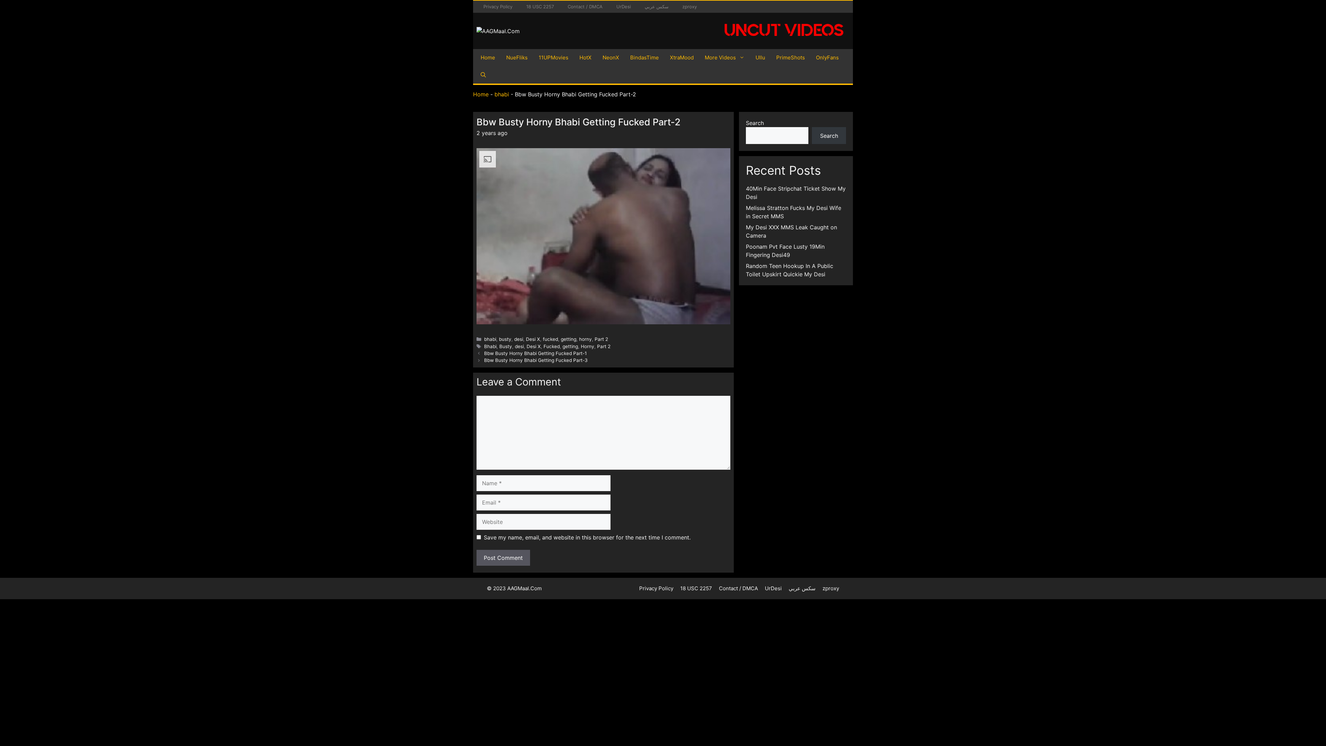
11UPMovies (553, 57)
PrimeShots (790, 57)
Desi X (533, 339)
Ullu (760, 57)
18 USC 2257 (540, 6)
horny (585, 339)
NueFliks (517, 57)
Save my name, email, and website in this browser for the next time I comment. (587, 537)
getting (568, 339)
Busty (505, 346)
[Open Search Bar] (483, 75)
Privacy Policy (497, 6)
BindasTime (644, 57)
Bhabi (490, 346)
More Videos (720, 57)
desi (518, 339)
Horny (587, 346)
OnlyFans (827, 57)
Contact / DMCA (585, 6)
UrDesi (623, 6)
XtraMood (682, 57)
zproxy (689, 6)
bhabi (501, 94)
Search (755, 122)
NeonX (611, 57)
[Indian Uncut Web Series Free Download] (783, 39)
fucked (550, 339)
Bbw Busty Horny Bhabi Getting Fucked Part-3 (536, 360)
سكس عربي (657, 6)
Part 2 (601, 339)
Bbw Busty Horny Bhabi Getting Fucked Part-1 (535, 353)
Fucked (552, 346)
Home (488, 57)
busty (505, 339)
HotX (585, 57)
